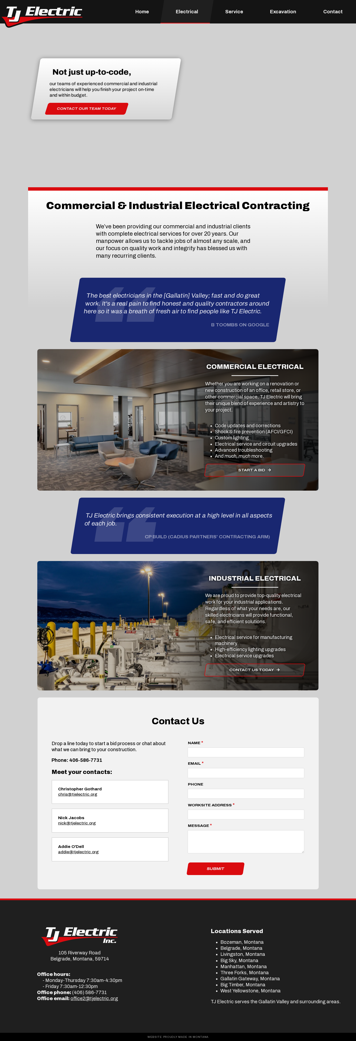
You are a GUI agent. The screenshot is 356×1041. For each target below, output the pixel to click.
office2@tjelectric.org (94, 998)
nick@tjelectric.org (77, 823)
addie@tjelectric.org (78, 852)
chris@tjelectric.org (77, 794)
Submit (215, 869)
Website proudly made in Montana (178, 1036)
